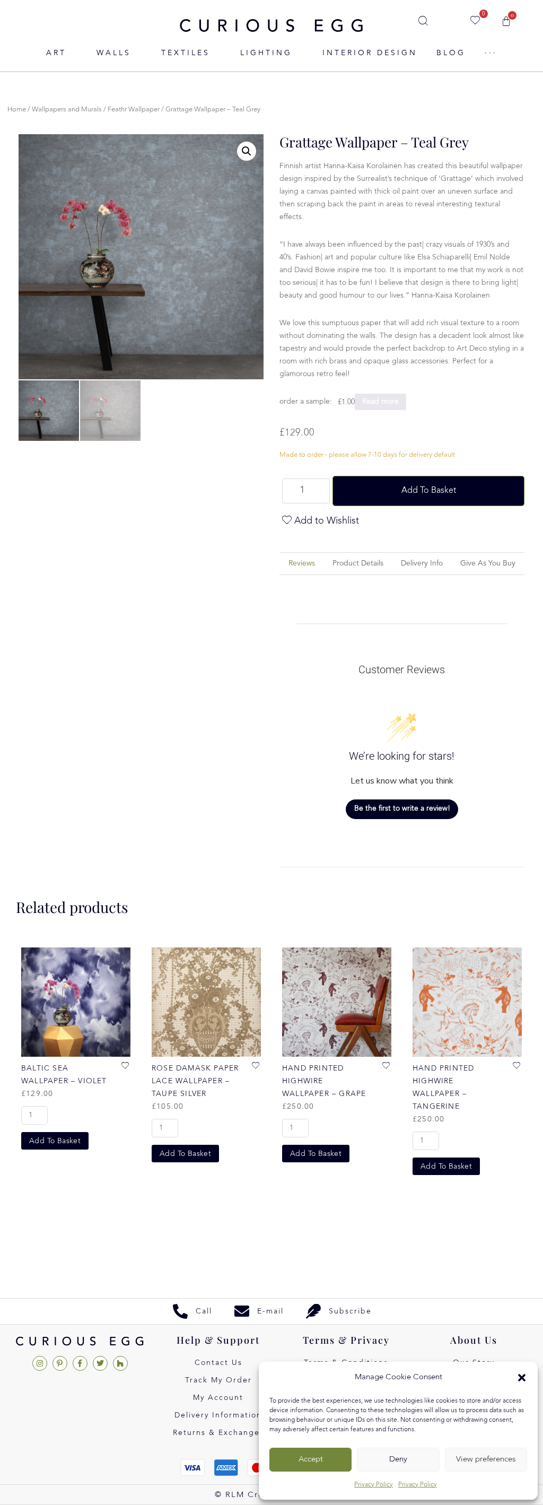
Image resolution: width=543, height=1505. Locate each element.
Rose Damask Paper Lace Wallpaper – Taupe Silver (195, 1081)
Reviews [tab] (301, 563)
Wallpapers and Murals (67, 109)
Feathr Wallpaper (134, 109)
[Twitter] (100, 1363)
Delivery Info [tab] (422, 563)
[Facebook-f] (80, 1363)
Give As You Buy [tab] (487, 563)
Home (16, 109)
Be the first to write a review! (402, 808)
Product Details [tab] (357, 563)
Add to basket (428, 490)
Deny (398, 1460)
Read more (380, 401)
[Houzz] (120, 1363)
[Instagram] (39, 1363)
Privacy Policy (373, 1485)
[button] (521, 1377)
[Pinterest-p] (59, 1363)
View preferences (485, 1460)
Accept (311, 1460)
